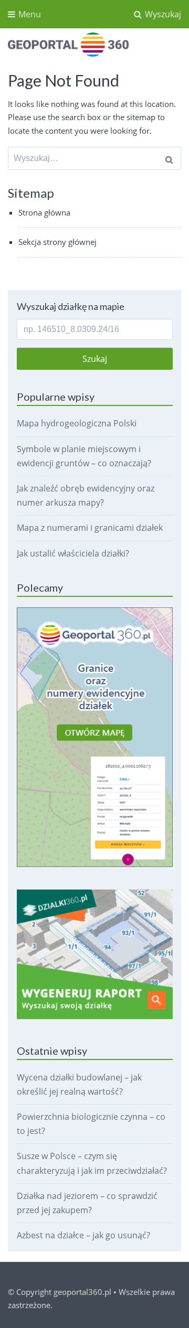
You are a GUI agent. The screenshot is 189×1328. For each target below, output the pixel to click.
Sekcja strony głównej (57, 242)
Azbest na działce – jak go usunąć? (83, 1235)
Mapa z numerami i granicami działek (90, 527)
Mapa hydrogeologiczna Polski (76, 423)
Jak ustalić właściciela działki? (73, 553)
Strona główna (44, 212)
